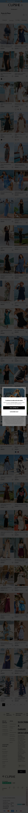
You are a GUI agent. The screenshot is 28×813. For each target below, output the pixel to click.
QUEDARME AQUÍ (14, 412)
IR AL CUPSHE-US (14, 408)
